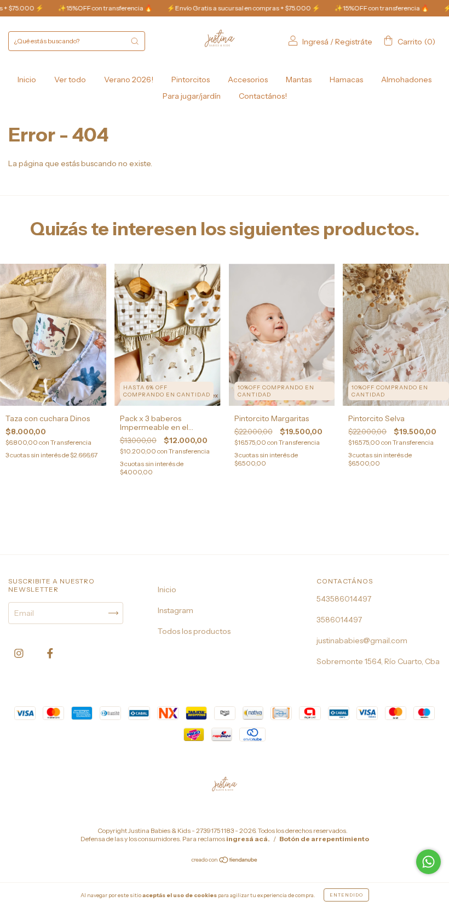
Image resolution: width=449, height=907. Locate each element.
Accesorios (248, 79)
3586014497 (339, 620)
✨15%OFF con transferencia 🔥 (88, 8)
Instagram (175, 610)
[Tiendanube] (225, 861)
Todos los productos (194, 631)
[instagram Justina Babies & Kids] (19, 653)
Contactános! (263, 96)
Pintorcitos (190, 79)
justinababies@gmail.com (361, 640)
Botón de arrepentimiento (324, 839)
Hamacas (346, 79)
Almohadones (406, 79)
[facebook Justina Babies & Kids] (50, 653)
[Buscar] (134, 41)
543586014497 (343, 599)
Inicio (27, 79)
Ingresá (315, 42)
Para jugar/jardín (192, 96)
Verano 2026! (128, 79)
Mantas (299, 79)
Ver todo (70, 79)
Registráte (353, 42)
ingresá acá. (248, 839)
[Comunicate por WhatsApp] (428, 861)
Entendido (346, 895)
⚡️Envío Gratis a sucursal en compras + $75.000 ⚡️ (226, 8)
